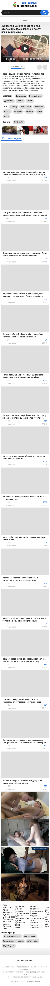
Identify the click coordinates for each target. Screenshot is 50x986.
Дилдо (18, 920)
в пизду (14, 107)
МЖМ (47, 915)
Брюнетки (19, 906)
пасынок (29, 111)
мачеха (7, 111)
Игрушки (34, 916)
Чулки (47, 926)
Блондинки (21, 96)
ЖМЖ (17, 925)
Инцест (33, 920)
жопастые (39, 107)
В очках (18, 909)
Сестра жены (30, 936)
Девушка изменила (12, 936)
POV (5, 905)
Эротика (34, 925)
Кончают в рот (36, 927)
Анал (5, 910)
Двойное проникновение (22, 917)
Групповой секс (22, 913)
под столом (26, 107)
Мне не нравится (7, 67)
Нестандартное (37, 918)
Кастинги (34, 923)
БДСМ (6, 915)
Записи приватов (34, 907)
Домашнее (8, 101)
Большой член (35, 96)
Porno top (14, 982)
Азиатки (7, 907)
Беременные (9, 917)
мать (6, 116)
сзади (39, 111)
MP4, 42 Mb (19, 122)
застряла (18, 111)
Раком (30, 101)
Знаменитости (36, 911)
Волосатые (20, 911)
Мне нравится (4, 67)
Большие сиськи (7, 922)
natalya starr (32, 941)
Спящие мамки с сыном (13, 941)
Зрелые (20, 101)
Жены (18, 927)
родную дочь (9, 946)
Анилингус (8, 912)
